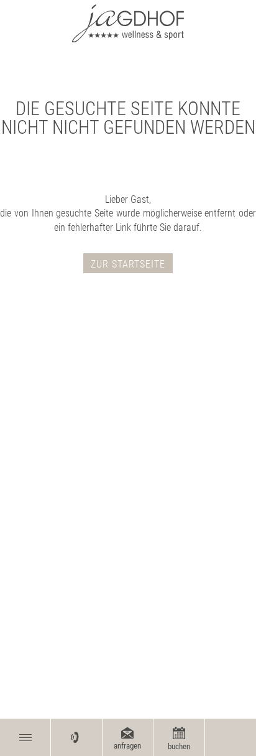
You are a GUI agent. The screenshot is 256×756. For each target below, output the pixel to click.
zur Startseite (128, 264)
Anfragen (127, 745)
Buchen (179, 746)
